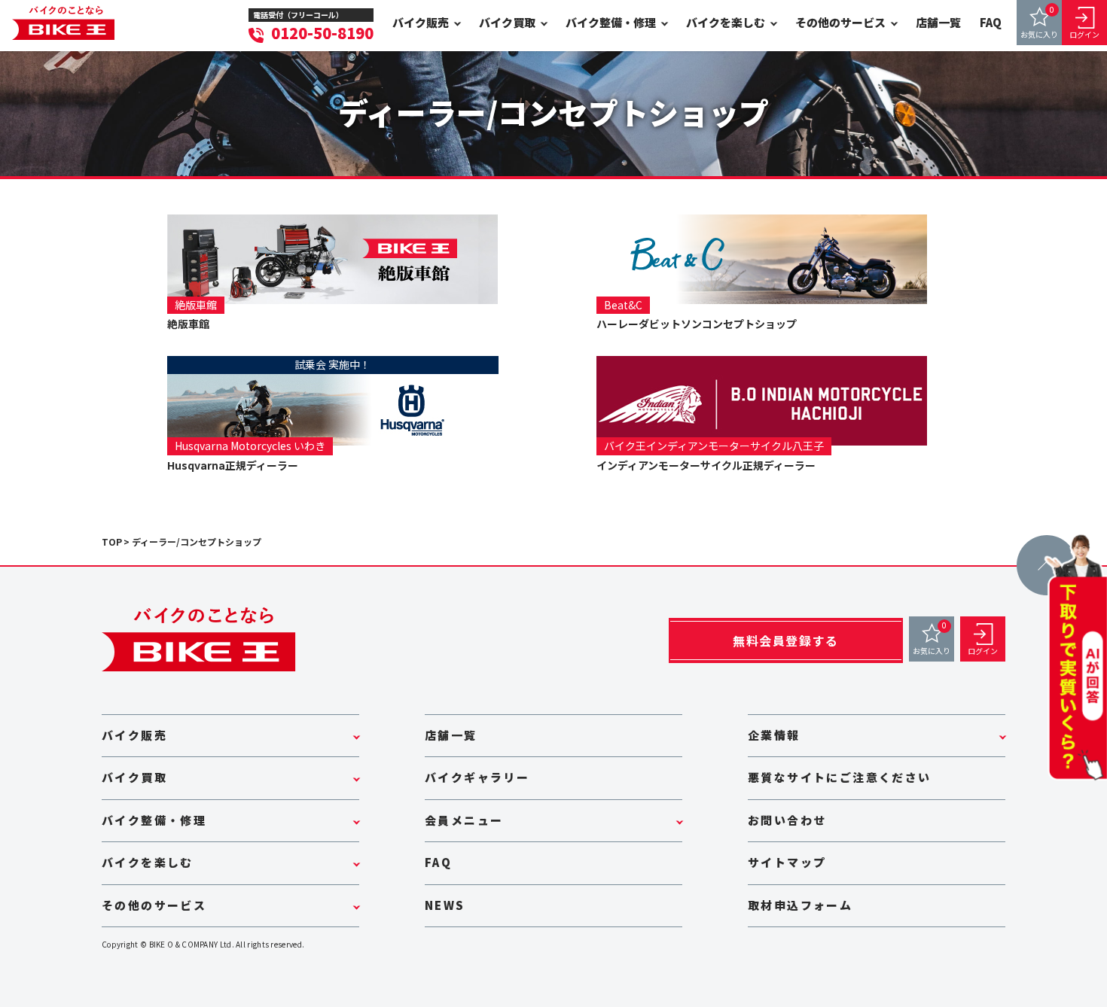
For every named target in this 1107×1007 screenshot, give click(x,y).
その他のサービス (840, 22)
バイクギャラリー (477, 777)
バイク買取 (507, 22)
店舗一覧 (938, 22)
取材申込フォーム (800, 905)
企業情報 (774, 735)
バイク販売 (420, 22)
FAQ (991, 22)
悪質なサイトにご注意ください (840, 777)
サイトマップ (787, 862)
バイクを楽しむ (725, 22)
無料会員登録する (786, 640)
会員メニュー (464, 820)
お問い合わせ (787, 820)
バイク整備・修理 (611, 22)
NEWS (445, 905)
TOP (112, 541)
